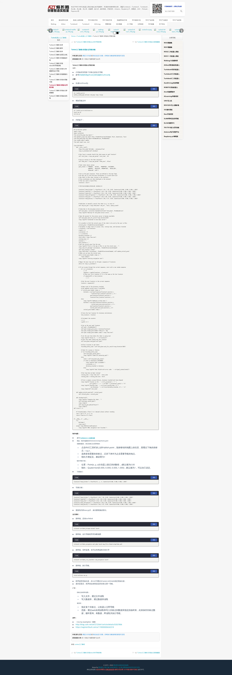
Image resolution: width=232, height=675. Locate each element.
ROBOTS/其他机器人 (171, 87)
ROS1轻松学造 (107, 20)
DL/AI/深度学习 (169, 123)
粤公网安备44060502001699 (130, 667)
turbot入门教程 (80, 644)
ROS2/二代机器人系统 (171, 52)
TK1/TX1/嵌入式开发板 (171, 127)
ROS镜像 (151, 24)
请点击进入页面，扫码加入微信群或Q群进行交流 (109, 56)
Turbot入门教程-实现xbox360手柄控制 (89, 42)
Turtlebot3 (85, 24)
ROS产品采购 (150, 20)
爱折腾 (100, 667)
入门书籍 (130, 24)
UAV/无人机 (168, 101)
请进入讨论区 (87, 56)
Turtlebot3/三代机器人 (171, 74)
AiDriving (97, 24)
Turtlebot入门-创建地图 (87, 438)
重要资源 (108, 24)
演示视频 (119, 24)
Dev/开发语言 (168, 114)
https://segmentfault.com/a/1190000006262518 (95, 627)
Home (73, 36)
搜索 (181, 11)
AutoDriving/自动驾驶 (171, 83)
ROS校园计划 (136, 20)
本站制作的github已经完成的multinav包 (94, 75)
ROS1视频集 (168, 47)
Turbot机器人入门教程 (58, 37)
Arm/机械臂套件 (169, 92)
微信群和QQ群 (63, 20)
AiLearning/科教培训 (171, 96)
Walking (53, 24)
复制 (154, 89)
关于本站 (162, 24)
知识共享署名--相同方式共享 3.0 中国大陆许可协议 (117, 669)
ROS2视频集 (168, 43)
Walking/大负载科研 (171, 61)
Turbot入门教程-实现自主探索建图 (148, 42)
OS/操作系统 (168, 110)
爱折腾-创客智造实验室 (120, 665)
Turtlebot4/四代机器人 (171, 69)
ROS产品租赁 (163, 20)
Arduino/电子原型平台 (171, 132)
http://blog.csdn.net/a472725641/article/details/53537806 (99, 624)
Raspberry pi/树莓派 (171, 136)
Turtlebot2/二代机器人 (171, 78)
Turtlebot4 (73, 24)
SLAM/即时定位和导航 (171, 119)
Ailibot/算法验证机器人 (172, 65)
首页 (52, 20)
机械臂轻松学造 (122, 20)
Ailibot (63, 24)
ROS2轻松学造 (93, 20)
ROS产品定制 (177, 20)
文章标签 (140, 24)
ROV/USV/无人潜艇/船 (171, 105)
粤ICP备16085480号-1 (111, 667)
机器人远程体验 (78, 20)
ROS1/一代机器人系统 (171, 56)
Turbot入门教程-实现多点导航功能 (83, 49)
